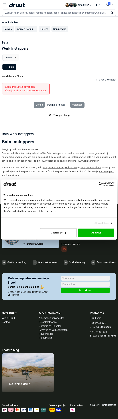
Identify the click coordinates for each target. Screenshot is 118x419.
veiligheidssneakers (91, 167)
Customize (57, 232)
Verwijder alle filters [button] (12, 76)
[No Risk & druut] (28, 391)
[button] (8, 29)
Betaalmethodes (48, 322)
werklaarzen (71, 167)
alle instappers (106, 171)
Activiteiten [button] (11, 22)
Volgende (77, 104)
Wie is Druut (8, 318)
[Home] (17, 5)
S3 (114, 157)
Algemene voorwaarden (51, 318)
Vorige (39, 104)
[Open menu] (4, 5)
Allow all (96, 232)
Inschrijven (85, 290)
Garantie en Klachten (50, 326)
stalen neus (27, 160)
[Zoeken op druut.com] (59, 12)
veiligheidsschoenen (53, 167)
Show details (101, 223)
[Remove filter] (5, 67)
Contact (6, 322)
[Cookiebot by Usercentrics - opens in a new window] (101, 184)
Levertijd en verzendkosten (53, 330)
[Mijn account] (98, 5)
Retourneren (45, 337)
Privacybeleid (46, 333)
